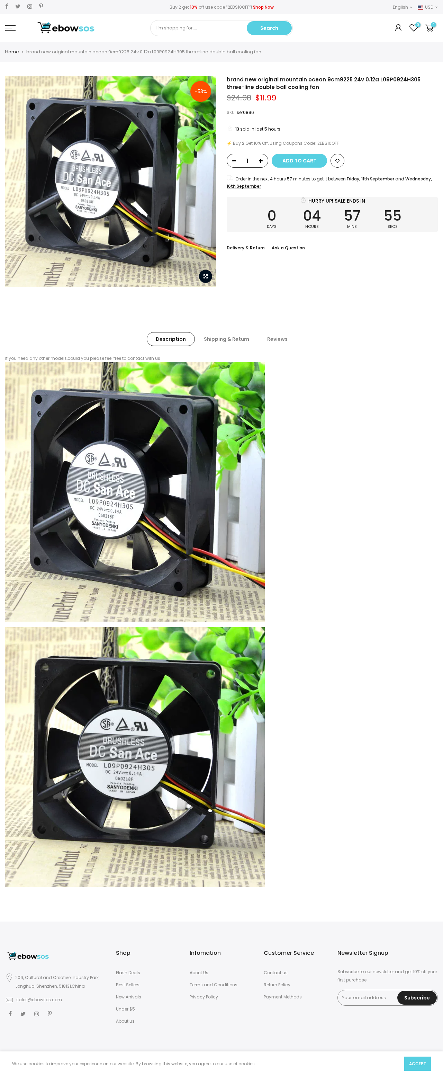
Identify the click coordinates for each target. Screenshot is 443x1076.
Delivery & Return (246, 248)
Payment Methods (283, 997)
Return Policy (277, 985)
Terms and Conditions (213, 985)
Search (269, 28)
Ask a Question (288, 248)
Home (12, 52)
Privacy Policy (204, 997)
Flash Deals (128, 973)
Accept (417, 1064)
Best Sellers (127, 985)
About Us (199, 973)
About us (125, 1021)
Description (171, 339)
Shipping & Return (226, 339)
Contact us (276, 973)
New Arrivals (128, 997)
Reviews (277, 339)
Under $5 (125, 1009)
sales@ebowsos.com (39, 1000)
